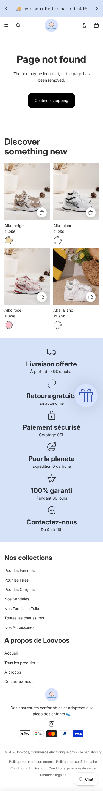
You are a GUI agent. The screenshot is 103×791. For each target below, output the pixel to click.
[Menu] (6, 25)
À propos (12, 672)
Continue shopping (51, 100)
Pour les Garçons (19, 589)
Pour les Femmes (19, 570)
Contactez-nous (18, 681)
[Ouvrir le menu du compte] (84, 25)
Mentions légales (53, 775)
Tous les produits (19, 662)
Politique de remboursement (31, 762)
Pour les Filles (16, 580)
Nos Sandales (16, 598)
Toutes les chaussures (24, 618)
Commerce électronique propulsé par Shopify (66, 752)
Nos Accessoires (19, 627)
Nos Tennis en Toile (21, 608)
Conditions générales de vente (72, 768)
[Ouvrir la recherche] (18, 25)
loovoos (23, 752)
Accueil (11, 653)
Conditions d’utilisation (27, 768)
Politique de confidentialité (76, 762)
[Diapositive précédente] (6, 8)
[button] (86, 395)
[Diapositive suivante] (97, 8)
